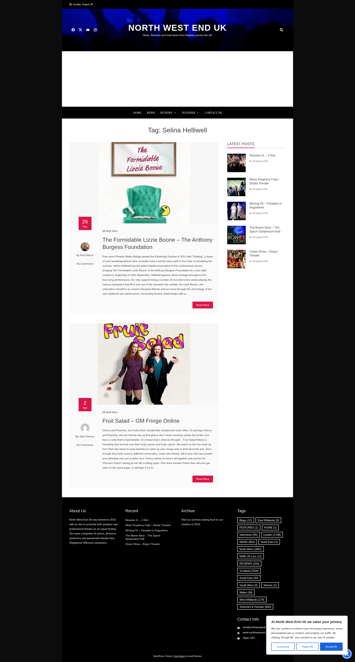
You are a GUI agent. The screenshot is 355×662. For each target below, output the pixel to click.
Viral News (179, 656)
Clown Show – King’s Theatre (142, 544)
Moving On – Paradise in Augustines (146, 530)
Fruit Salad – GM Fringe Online (141, 421)
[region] (307, 635)
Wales (245, 592)
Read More (202, 304)
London (272, 534)
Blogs (245, 520)
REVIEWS (166, 112)
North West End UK (177, 28)
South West (248, 585)
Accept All (331, 646)
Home (137, 112)
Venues (270, 585)
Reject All (307, 646)
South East (248, 578)
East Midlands (268, 520)
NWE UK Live (250, 556)
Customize (283, 646)
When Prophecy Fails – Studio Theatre (148, 525)
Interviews (248, 534)
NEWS (151, 112)
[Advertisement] (177, 79)
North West (112, 231)
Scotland (248, 570)
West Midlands (251, 599)
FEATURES (188, 112)
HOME (270, 527)
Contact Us (213, 112)
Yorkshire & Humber (255, 606)
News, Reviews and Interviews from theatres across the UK (177, 35)
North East (269, 541)
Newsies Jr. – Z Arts (262, 155)
